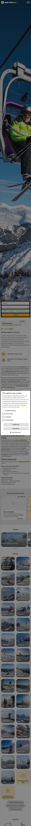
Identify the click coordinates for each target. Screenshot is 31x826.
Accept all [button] (16, 424)
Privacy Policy (24, 407)
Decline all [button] (16, 428)
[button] (15, 432)
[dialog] (15, 413)
